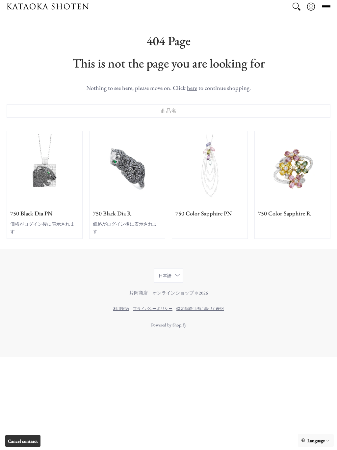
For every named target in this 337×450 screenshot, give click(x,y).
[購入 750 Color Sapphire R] (292, 168)
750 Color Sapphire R (284, 213)
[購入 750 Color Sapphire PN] (209, 168)
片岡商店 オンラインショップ (161, 293)
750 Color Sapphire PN (203, 213)
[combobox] (168, 111)
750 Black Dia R (112, 213)
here (192, 88)
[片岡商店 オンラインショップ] (48, 6)
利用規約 (121, 308)
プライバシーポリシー (152, 308)
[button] (296, 6)
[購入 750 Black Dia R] (127, 168)
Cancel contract (23, 441)
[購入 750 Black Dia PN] (44, 168)
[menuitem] (296, 6)
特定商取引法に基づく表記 (200, 308)
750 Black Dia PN (31, 213)
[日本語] (316, 440)
